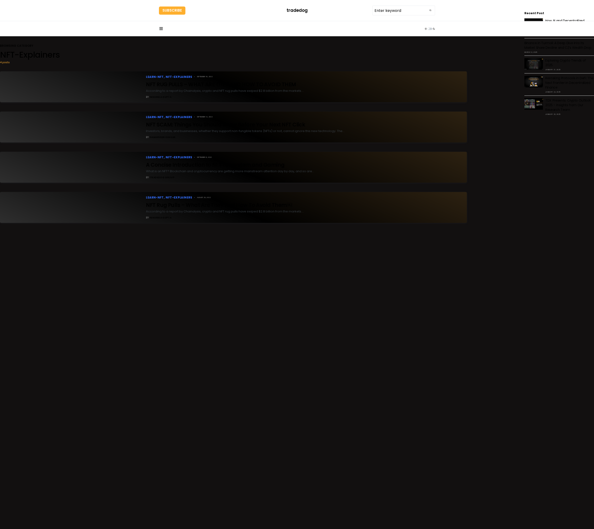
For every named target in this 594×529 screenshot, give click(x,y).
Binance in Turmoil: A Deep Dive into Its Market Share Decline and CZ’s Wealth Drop (557, 45)
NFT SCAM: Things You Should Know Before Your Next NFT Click (225, 124)
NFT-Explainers (179, 77)
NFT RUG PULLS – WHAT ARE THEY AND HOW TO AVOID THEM (221, 84)
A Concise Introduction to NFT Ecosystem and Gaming (215, 165)
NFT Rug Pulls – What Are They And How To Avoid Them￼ (219, 205)
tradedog (297, 10)
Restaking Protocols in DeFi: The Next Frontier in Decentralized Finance (569, 83)
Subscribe (172, 10)
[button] (161, 28)
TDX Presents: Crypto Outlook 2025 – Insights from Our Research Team (568, 105)
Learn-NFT (155, 77)
